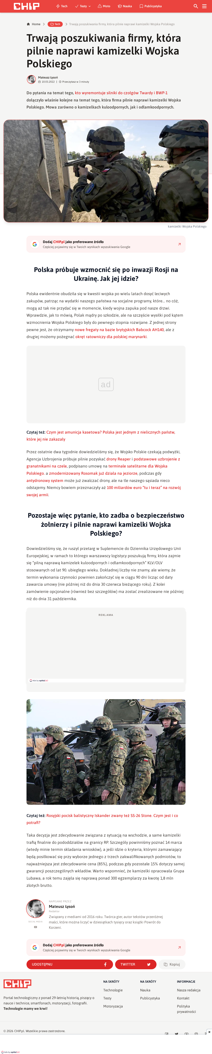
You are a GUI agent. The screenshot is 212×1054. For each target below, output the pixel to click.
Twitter (127, 964)
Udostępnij (42, 964)
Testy (83, 6)
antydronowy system (44, 480)
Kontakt (183, 998)
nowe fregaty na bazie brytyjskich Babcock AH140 (119, 329)
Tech (64, 6)
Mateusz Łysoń (48, 77)
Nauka (127, 6)
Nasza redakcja (188, 990)
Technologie (113, 990)
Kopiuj (175, 964)
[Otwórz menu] (204, 6)
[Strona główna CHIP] (26, 6)
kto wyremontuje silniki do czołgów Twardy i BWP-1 (121, 93)
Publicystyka (153, 6)
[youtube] (35, 927)
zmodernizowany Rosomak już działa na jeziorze (93, 473)
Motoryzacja (113, 1006)
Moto (106, 6)
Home (36, 24)
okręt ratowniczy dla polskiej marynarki (111, 336)
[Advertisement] (106, 647)
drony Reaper (118, 459)
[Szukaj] (196, 6)
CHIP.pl (19, 1031)
